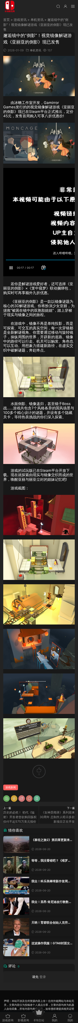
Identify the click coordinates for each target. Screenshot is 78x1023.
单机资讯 (37, 20)
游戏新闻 (10, 787)
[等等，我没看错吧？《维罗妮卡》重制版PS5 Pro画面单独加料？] (16, 865)
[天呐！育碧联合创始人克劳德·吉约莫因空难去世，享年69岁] (16, 927)
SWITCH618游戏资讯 (9, 6)
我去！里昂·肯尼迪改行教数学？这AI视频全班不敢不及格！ (50, 902)
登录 (42, 977)
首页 (6, 20)
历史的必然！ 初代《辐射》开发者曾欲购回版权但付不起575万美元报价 (20, 816)
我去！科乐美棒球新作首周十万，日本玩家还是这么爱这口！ (51, 881)
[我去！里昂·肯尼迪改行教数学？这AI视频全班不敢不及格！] (16, 906)
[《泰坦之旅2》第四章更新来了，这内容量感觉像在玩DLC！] (16, 844)
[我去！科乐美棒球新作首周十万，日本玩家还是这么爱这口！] (16, 885)
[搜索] (58, 6)
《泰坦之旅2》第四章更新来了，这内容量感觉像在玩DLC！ (50, 840)
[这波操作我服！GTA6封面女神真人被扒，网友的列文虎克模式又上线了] (16, 947)
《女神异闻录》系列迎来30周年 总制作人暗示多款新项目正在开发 (57, 816)
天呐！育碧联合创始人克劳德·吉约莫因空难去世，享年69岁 (51, 923)
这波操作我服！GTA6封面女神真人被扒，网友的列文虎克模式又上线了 (51, 943)
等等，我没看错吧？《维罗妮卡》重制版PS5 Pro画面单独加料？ (51, 861)
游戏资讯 (20, 20)
